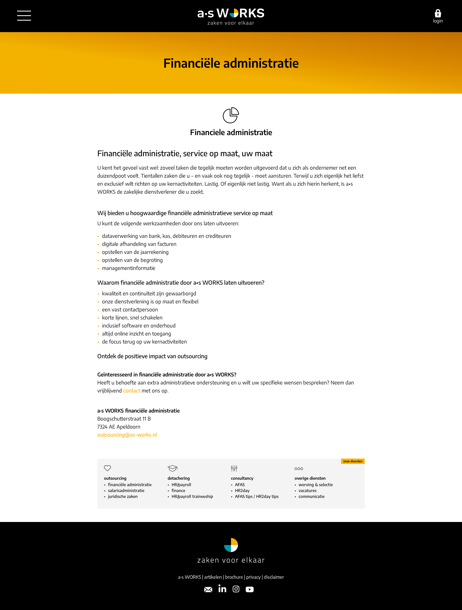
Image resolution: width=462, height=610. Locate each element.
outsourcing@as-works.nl (127, 434)
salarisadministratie (126, 490)
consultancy (242, 478)
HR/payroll (181, 484)
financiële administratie (130, 484)
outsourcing (115, 478)
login (438, 20)
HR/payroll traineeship (192, 496)
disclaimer (274, 577)
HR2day (242, 490)
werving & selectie (316, 484)
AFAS (240, 484)
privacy (253, 577)
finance (178, 490)
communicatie (312, 496)
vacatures (308, 490)
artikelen (213, 577)
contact (131, 390)
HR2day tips (267, 496)
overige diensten (310, 478)
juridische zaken (123, 496)
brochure (234, 577)
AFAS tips (244, 496)
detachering (179, 478)
